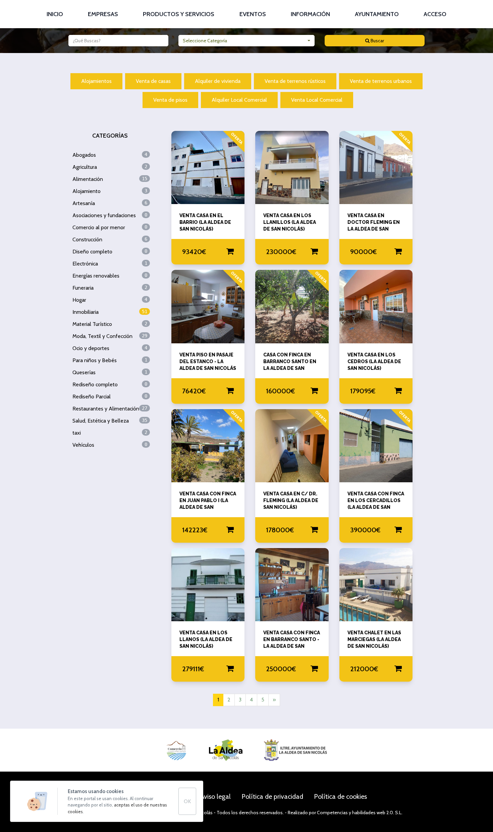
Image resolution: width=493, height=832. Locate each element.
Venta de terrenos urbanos (381, 81)
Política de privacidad (272, 796)
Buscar (377, 41)
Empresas (103, 14)
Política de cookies (340, 796)
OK (187, 801)
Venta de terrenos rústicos (295, 81)
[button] (246, 40)
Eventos (252, 14)
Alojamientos (96, 81)
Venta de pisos (170, 100)
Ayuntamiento (377, 14)
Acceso (435, 14)
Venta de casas (153, 81)
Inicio (55, 14)
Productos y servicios (178, 14)
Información (310, 14)
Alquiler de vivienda (217, 81)
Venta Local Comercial (316, 100)
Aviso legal (215, 796)
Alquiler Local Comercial (239, 100)
